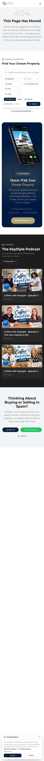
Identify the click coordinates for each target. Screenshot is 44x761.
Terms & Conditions (10, 749)
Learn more (7, 751)
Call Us (23, 436)
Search (35, 104)
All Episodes (9, 261)
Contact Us (10, 430)
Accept (12, 755)
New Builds (28, 99)
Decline (31, 755)
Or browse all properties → (22, 111)
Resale (19, 99)
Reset (17, 104)
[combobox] (13, 79)
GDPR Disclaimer (25, 749)
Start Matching (22, 220)
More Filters (9, 104)
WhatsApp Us (32, 430)
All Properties (9, 99)
